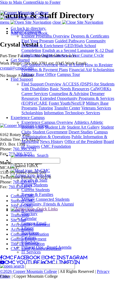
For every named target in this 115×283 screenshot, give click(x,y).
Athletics (82, 122)
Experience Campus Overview (47, 122)
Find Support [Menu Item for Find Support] (22, 79)
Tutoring (46, 108)
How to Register (99, 65)
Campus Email (33, 223)
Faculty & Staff (34, 180)
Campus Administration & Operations (64, 134)
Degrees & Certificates (90, 36)
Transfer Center (67, 108)
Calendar (29, 218)
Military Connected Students (45, 199)
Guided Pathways (70, 41)
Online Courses (54, 55)
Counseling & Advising (69, 93)
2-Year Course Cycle (86, 55)
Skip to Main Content (18, 2)
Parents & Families (37, 194)
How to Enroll (71, 65)
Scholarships (103, 69)
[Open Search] (12, 266)
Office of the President (83, 141)
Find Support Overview (41, 84)
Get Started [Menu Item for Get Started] (20, 60)
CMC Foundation (56, 146)
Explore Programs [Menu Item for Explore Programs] (26, 31)
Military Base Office (38, 74)
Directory (29, 213)
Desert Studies (80, 132)
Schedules (30, 242)
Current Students (35, 189)
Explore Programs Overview (45, 36)
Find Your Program (37, 41)
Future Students (34, 185)
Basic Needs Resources (69, 89)
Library (27, 228)
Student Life (55, 127)
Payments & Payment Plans (44, 69)
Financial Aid (80, 69)
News (45, 141)
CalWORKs (100, 89)
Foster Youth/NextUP (67, 103)
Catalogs (28, 237)
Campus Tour (68, 74)
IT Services (31, 252)
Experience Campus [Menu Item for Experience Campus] (28, 117)
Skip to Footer (48, 2)
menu (5, 22)
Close (5, 276)
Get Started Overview (39, 65)
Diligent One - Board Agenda (46, 247)
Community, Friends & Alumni (47, 204)
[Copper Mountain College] (24, 12)
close (57, 22)
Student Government (49, 132)
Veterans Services (96, 108)
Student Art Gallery (83, 127)
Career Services (34, 93)
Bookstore (30, 233)
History (57, 141)
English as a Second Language (68, 50)
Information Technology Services (72, 112)
